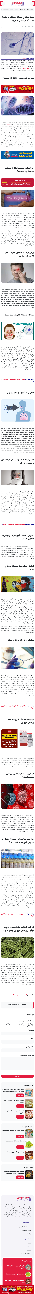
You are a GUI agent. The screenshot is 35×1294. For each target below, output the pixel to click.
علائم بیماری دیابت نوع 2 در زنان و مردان (14, 524)
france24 (24, 995)
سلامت (9, 124)
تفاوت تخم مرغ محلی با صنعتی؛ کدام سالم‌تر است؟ (14, 1112)
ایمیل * (32, 1039)
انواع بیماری (22, 9)
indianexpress (16, 995)
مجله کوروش (25, 68)
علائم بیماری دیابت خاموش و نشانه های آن (13, 379)
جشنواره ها (28, 1234)
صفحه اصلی (30, 9)
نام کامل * (31, 1030)
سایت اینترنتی (30, 1047)
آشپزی (29, 1243)
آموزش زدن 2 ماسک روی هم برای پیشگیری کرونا (17, 915)
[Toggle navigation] (32, 4)
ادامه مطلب (20, 1095)
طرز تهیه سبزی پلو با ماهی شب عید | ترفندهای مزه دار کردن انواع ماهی (14, 1172)
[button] (1, 27)
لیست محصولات (26, 1230)
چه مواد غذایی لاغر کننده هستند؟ (15, 1141)
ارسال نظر (17, 1076)
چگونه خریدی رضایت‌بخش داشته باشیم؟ (13, 1130)
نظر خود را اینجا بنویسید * (26, 1055)
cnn (29, 995)
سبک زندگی (28, 1247)
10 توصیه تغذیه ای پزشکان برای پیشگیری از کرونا (17, 707)
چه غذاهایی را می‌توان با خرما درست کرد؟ (13, 1152)
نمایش (24, 58)
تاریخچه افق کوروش (25, 1254)
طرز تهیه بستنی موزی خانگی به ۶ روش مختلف (14, 1101)
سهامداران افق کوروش (25, 1227)
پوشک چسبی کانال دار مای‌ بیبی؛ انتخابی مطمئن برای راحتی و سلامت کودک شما (13, 1090)
